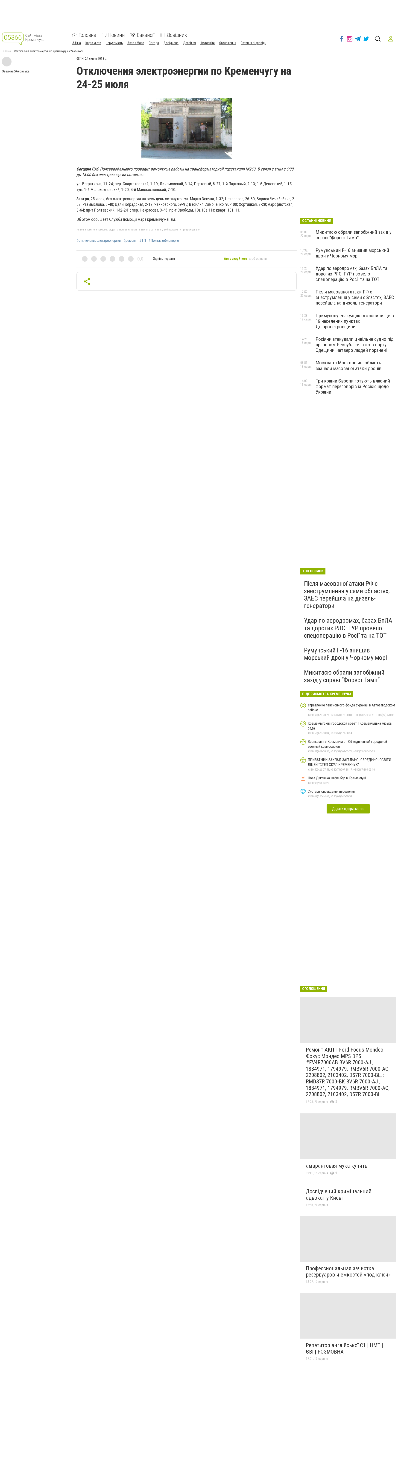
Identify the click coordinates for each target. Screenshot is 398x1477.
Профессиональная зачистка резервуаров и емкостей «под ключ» (348, 1271)
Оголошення (227, 43)
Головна (87, 35)
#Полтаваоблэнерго (164, 241)
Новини (116, 35)
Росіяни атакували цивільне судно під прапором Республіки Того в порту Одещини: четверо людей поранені (355, 344)
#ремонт (130, 241)
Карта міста (93, 43)
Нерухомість (114, 43)
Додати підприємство (348, 809)
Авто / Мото (135, 43)
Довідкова (171, 43)
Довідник (177, 35)
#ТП (142, 241)
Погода (154, 43)
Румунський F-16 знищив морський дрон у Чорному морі (352, 253)
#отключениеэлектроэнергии (98, 241)
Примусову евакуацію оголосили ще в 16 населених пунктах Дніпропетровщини (355, 321)
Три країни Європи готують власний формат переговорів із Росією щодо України (353, 386)
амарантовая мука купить (336, 1166)
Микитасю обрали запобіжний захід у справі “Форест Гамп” (354, 234)
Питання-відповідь (253, 43)
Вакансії (146, 35)
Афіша (76, 43)
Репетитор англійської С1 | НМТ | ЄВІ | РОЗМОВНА (344, 1348)
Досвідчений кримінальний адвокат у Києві (339, 1194)
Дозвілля (189, 43)
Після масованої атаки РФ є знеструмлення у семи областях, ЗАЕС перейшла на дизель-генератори (355, 297)
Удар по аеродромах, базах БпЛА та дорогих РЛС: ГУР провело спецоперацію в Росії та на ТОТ (351, 274)
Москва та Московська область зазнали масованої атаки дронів (348, 365)
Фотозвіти (207, 43)
